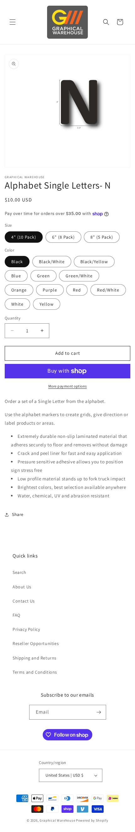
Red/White (108, 290)
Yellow (47, 304)
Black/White (52, 261)
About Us (22, 587)
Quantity (12, 318)
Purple (50, 290)
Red (77, 290)
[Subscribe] (99, 712)
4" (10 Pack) (23, 237)
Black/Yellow (94, 261)
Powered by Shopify (92, 820)
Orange (19, 290)
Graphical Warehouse (57, 820)
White (17, 304)
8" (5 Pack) (101, 237)
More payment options (67, 386)
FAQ (16, 615)
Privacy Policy (26, 629)
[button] (12, 22)
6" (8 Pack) (63, 237)
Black (17, 261)
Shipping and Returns (35, 658)
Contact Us (24, 601)
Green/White (79, 276)
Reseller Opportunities (36, 643)
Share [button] (18, 514)
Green (43, 276)
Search (19, 572)
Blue (16, 276)
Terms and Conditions (35, 672)
